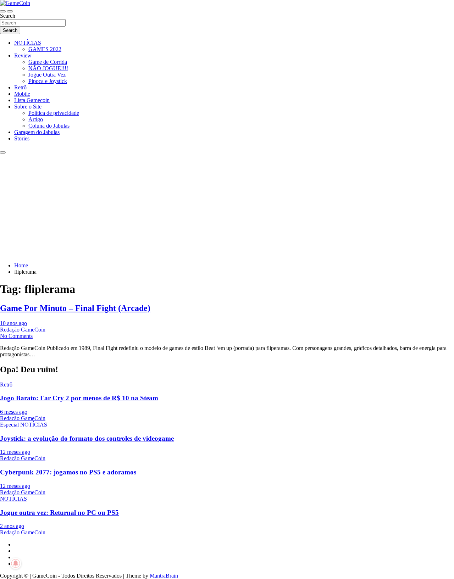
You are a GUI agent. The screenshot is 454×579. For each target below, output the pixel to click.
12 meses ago (15, 452)
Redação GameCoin (22, 330)
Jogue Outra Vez (47, 75)
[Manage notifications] (15, 563)
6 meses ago (13, 412)
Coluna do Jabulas (49, 126)
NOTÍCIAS (27, 43)
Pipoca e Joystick (47, 81)
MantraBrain (164, 576)
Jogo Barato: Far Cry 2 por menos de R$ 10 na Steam (79, 398)
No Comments (16, 336)
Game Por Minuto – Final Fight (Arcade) (75, 308)
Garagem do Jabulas (37, 132)
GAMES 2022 (44, 49)
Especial (9, 425)
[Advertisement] (227, 207)
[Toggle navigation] (3, 11)
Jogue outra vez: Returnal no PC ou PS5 (59, 512)
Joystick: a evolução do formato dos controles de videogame (87, 438)
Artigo (35, 119)
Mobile (22, 94)
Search (7, 16)
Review (23, 55)
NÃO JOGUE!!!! (48, 68)
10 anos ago (13, 323)
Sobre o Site (27, 107)
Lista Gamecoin (32, 100)
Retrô (20, 87)
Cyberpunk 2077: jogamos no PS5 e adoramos (68, 472)
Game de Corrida (47, 62)
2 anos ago (12, 526)
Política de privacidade (53, 113)
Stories (21, 138)
